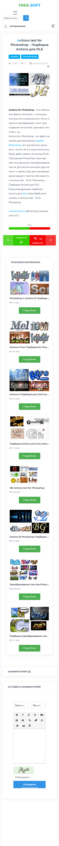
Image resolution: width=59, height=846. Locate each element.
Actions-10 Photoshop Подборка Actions (33, 536)
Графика (14, 57)
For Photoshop (30, 57)
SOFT (29, 5)
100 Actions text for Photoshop (27, 488)
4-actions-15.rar (17, 211)
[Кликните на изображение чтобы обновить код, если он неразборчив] (23, 770)
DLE (24, 193)
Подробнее (29, 310)
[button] (13, 26)
